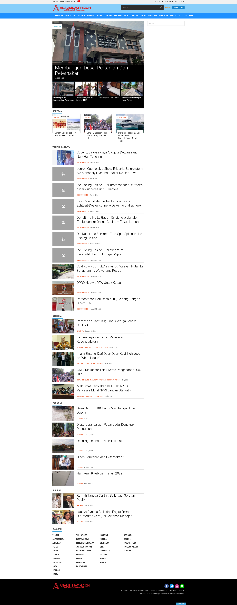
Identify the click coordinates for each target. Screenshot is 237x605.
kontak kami (81, 566)
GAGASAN (56, 558)
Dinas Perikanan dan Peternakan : (100, 457)
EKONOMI (80, 418)
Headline (80, 347)
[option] (98, 51)
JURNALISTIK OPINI (84, 547)
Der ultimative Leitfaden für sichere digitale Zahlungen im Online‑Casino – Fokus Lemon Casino (108, 222)
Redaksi (124, 591)
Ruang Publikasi (83, 551)
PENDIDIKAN (105, 551)
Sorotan (110, 380)
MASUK (168, 8)
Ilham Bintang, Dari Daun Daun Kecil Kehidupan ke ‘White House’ (109, 356)
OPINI (87, 364)
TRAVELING (99, 364)
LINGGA (79, 558)
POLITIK (103, 558)
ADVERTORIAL (159, 2)
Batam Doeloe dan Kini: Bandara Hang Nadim (66, 134)
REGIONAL (128, 535)
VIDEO (76, 2)
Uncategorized (83, 162)
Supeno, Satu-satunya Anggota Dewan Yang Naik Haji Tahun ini (107, 154)
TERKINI (95, 347)
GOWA (87, 117)
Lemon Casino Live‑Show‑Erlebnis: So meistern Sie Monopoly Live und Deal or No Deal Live (110, 171)
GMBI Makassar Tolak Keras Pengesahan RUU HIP (98, 135)
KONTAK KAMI (179, 2)
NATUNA (103, 539)
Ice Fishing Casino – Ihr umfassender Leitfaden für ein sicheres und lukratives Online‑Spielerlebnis (110, 189)
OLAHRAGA (104, 543)
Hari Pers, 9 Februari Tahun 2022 (99, 473)
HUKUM (55, 574)
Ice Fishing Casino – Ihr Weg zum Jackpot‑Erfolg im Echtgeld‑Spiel (100, 252)
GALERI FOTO (169, 2)
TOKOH (92, 364)
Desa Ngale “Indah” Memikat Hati (100, 441)
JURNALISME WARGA (66, 2)
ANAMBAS (56, 543)
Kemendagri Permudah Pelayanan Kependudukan (100, 339)
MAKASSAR (94, 380)
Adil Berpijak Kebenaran (160, 594)
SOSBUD (55, 2)
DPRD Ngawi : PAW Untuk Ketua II (100, 282)
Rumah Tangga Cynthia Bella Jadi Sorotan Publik (106, 497)
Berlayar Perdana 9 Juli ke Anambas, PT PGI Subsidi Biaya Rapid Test (129, 137)
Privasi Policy (143, 591)
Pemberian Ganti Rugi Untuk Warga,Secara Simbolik (106, 323)
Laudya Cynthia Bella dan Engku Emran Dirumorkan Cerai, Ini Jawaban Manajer (104, 514)
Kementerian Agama (85, 543)
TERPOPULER (103, 347)
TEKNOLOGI (128, 551)
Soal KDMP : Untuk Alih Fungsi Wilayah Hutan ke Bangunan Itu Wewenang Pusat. (110, 268)
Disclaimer (133, 591)
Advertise (172, 591)
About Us (181, 591)
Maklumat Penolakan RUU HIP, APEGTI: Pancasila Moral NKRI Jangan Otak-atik (104, 388)
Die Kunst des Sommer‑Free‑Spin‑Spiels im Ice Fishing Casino (109, 236)
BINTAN (55, 551)
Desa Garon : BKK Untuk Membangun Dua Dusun (106, 410)
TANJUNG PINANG (131, 547)
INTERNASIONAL (82, 539)
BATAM (56, 117)
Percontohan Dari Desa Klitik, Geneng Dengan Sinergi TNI (108, 301)
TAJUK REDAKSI (130, 543)
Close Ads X (181, 604)
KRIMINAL (80, 555)
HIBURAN (80, 505)
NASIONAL (80, 331)
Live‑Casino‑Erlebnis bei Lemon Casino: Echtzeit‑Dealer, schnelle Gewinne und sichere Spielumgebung (109, 205)
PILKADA (103, 555)
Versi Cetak (178, 7)
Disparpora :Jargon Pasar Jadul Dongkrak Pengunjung (105, 427)
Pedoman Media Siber (158, 591)
